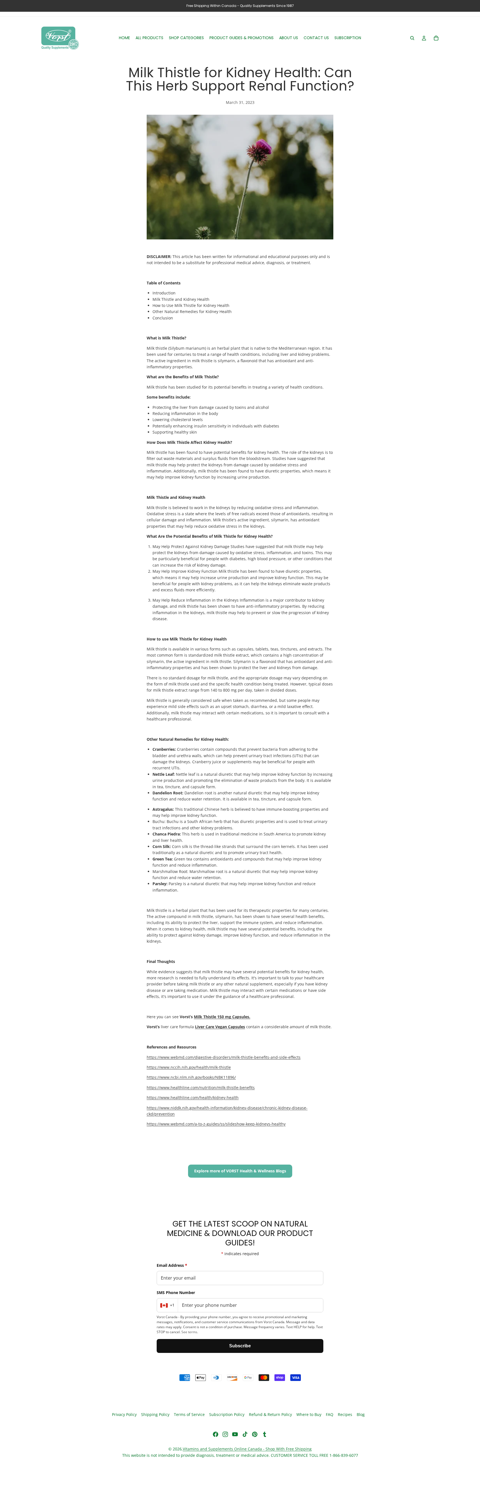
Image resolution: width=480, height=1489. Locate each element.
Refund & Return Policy (270, 1414)
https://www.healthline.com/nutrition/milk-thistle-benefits (201, 1087)
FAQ (329, 1414)
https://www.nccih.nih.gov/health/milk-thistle (189, 1067)
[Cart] (436, 38)
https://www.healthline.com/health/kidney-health (193, 1097)
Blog (361, 1414)
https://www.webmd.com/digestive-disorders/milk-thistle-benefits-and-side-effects (224, 1057)
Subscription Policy (226, 1414)
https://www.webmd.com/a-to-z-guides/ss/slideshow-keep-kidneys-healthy (216, 1124)
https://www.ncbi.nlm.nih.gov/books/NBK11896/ (191, 1077)
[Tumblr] (264, 1434)
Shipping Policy (155, 1414)
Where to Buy (308, 1414)
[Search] (412, 38)
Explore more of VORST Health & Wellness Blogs (240, 1170)
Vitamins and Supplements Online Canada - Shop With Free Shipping (247, 1449)
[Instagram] (225, 1434)
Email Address (172, 1265)
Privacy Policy (124, 1414)
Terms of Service (189, 1414)
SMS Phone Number (176, 1292)
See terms (189, 1332)
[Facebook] (215, 1434)
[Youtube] (235, 1434)
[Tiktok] (245, 1434)
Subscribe (240, 1345)
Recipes (345, 1414)
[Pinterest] (254, 1434)
